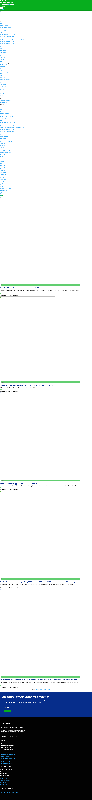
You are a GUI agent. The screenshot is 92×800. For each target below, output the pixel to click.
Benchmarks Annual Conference (7, 34)
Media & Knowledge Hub (6, 63)
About (1, 21)
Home (1, 20)
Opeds (1, 61)
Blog (1, 97)
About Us (2, 23)
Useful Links (3, 84)
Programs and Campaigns (6, 100)
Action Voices (3, 50)
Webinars (2, 93)
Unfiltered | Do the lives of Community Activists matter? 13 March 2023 (28, 385)
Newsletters (3, 91)
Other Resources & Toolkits (6, 54)
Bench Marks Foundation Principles (8, 29)
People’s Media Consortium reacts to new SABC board (22, 288)
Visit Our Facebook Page (7, 749)
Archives (2, 104)
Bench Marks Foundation (6, 27)
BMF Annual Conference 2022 (7, 36)
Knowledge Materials (5, 79)
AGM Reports (3, 52)
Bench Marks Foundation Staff (8, 742)
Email (5, 707)
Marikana (2, 68)
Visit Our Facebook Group (7, 751)
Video (1, 95)
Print (1, 70)
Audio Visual (3, 66)
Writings (2, 59)
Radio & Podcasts (4, 81)
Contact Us (2, 106)
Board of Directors (4, 25)
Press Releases (3, 90)
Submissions (3, 55)
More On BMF (3, 30)
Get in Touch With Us (6, 747)
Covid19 (2, 98)
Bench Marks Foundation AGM (8, 745)
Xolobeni (2, 73)
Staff (1, 32)
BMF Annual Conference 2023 (7, 38)
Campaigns (2, 82)
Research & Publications (6, 45)
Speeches (2, 57)
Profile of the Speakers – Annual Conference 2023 (12, 39)
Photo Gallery (3, 86)
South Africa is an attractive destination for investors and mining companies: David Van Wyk (38, 680)
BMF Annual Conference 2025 (7, 43)
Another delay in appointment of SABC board (18, 483)
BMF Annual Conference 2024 (7, 41)
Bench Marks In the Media (6, 64)
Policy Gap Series (4, 48)
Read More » (3, 293)
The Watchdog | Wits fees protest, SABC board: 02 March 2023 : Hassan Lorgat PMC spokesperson (40, 582)
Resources (2, 77)
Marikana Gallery (4, 72)
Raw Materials (3, 102)
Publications (3, 46)
